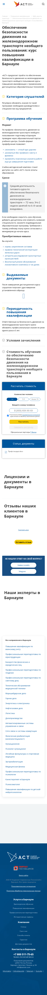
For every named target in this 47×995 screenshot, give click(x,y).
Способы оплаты (23, 935)
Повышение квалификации (23, 908)
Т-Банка (33, 432)
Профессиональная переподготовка (23, 912)
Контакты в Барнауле (23, 949)
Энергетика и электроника (17, 703)
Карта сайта (23, 875)
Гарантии (23, 940)
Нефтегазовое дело (14, 708)
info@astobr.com (23, 967)
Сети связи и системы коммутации (21, 731)
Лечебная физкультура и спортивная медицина (22, 755)
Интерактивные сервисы (23, 917)
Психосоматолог (12, 784)
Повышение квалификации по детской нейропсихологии (22, 790)
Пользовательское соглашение (23, 886)
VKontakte (7, 971)
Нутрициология (12, 744)
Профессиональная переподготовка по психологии (23, 773)
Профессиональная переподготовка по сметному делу (23, 679)
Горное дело (10, 698)
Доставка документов (23, 944)
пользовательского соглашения (31, 415)
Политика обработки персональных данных (23, 891)
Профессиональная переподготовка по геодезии (23, 671)
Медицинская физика (15, 766)
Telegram (29, 971)
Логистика (10, 713)
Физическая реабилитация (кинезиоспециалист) (17, 737)
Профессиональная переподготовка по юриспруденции (23, 655)
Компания (23, 922)
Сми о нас (23, 931)
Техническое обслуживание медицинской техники (17, 687)
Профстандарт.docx (15, 451)
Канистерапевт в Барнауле (17, 779)
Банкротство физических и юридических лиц (17, 663)
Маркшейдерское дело (15, 693)
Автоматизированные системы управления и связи (19, 724)
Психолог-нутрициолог (15, 749)
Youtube (39, 971)
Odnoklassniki (18, 971)
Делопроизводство (13, 718)
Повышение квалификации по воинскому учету (19, 647)
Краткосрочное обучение (23, 904)
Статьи (23, 927)
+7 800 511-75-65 (23, 954)
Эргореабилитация (14, 761)
